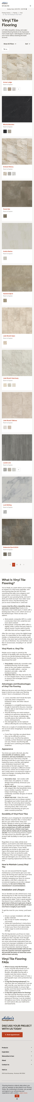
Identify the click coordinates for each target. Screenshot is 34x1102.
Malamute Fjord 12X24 (10, 547)
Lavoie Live (7, 463)
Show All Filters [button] (9, 44)
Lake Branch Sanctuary (11, 378)
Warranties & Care (8, 1056)
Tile (4, 49)
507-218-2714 (5, 6)
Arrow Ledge (7, 82)
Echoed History (8, 167)
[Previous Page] (10, 565)
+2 (18, 469)
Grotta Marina (7, 251)
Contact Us (5, 1064)
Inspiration (5, 1052)
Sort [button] (26, 44)
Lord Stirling (7, 505)
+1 (18, 89)
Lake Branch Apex (9, 336)
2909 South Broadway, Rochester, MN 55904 (13, 1073)
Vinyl (21, 12)
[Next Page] (23, 565)
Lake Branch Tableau (10, 420)
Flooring (15, 12)
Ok (17, 1096)
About (4, 1060)
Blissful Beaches (8, 124)
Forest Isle (6, 209)
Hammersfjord (8, 293)
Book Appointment (13, 1035)
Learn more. (23, 1093)
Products (5, 1047)
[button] (6, 49)
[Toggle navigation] (30, 5)
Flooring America (6, 12)
